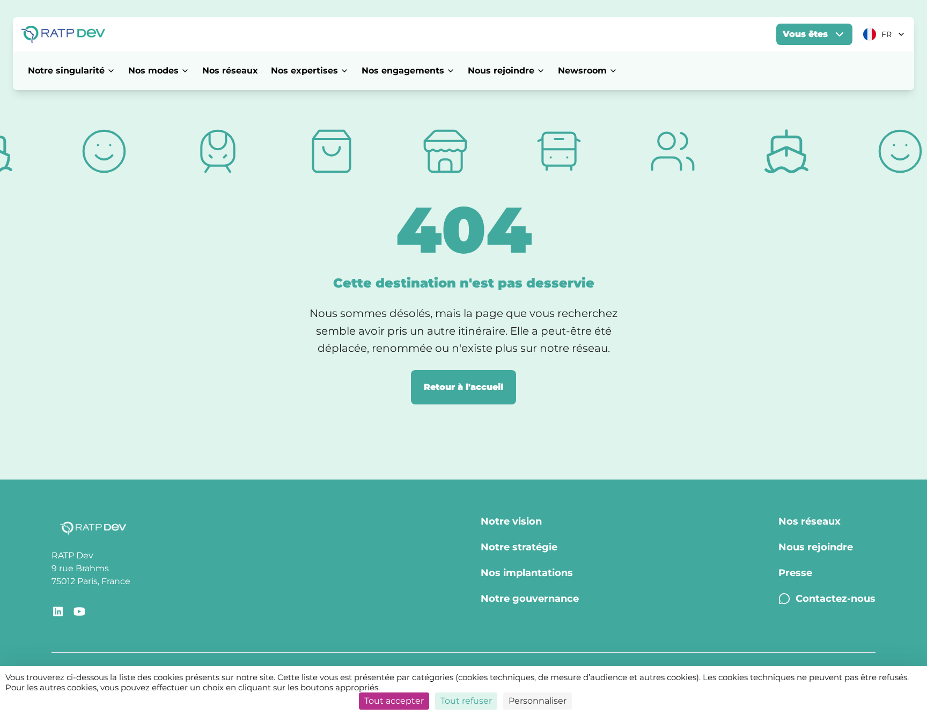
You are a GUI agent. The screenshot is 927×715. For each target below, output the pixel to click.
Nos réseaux (230, 70)
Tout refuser (466, 701)
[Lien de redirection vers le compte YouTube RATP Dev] (79, 611)
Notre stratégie (519, 547)
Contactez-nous (836, 599)
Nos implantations (527, 573)
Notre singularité (66, 70)
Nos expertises (304, 70)
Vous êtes (805, 34)
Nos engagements (403, 70)
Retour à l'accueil (463, 387)
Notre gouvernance (530, 599)
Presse (795, 573)
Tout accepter (394, 701)
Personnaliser (537, 701)
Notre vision (511, 521)
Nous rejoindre (501, 70)
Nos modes (153, 70)
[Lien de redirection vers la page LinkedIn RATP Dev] (58, 611)
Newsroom (582, 70)
